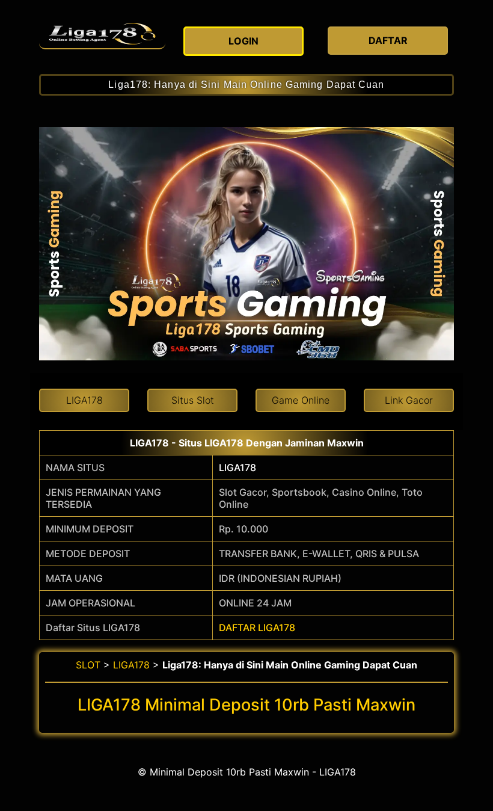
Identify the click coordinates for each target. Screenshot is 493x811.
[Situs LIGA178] (102, 33)
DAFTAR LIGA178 (257, 627)
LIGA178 (237, 467)
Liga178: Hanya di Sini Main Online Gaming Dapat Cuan (246, 84)
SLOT (88, 665)
